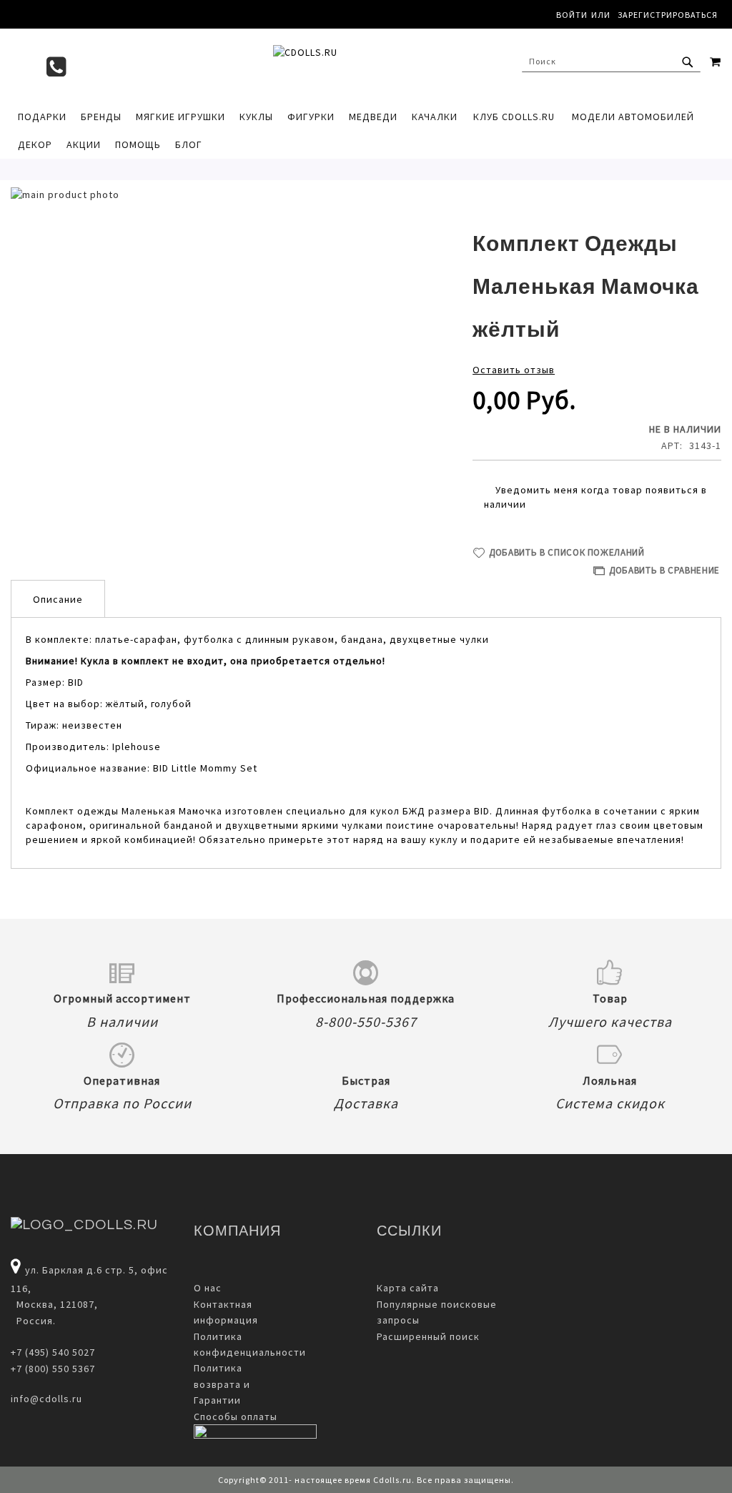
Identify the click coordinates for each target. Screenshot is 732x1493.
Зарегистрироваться (668, 14)
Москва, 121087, (54, 1304)
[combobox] (611, 61)
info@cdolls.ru (46, 1398)
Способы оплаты (235, 1416)
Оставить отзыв (514, 369)
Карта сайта (408, 1287)
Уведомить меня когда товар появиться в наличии (595, 497)
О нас (208, 1287)
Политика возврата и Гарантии (222, 1383)
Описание (58, 599)
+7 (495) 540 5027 (53, 1352)
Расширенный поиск (428, 1336)
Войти (572, 14)
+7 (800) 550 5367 (53, 1368)
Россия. (33, 1320)
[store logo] (366, 65)
